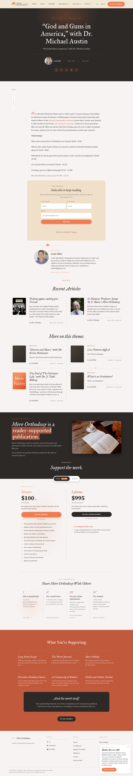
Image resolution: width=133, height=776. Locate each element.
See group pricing (53, 617)
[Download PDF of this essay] (66, 70)
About (42, 4)
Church (66, 18)
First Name (45, 201)
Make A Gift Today (109, 769)
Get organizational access (76, 616)
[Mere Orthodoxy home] (20, 4)
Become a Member (116, 4)
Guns (79, 18)
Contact (87, 4)
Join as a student (99, 617)
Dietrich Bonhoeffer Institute (61, 120)
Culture (60, 18)
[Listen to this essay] (56, 70)
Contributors (77, 746)
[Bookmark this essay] (61, 70)
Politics (54, 18)
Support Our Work (79, 749)
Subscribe (66, 222)
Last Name (71, 201)
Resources (64, 4)
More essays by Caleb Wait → (60, 272)
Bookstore (76, 753)
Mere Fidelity (73, 18)
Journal (52, 4)
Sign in (103, 4)
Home (34, 4)
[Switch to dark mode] (77, 70)
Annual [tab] (61, 479)
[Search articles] (97, 4)
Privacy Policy (77, 760)
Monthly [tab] (74, 479)
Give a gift (27, 617)
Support (76, 4)
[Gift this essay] (72, 70)
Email (43, 211)
